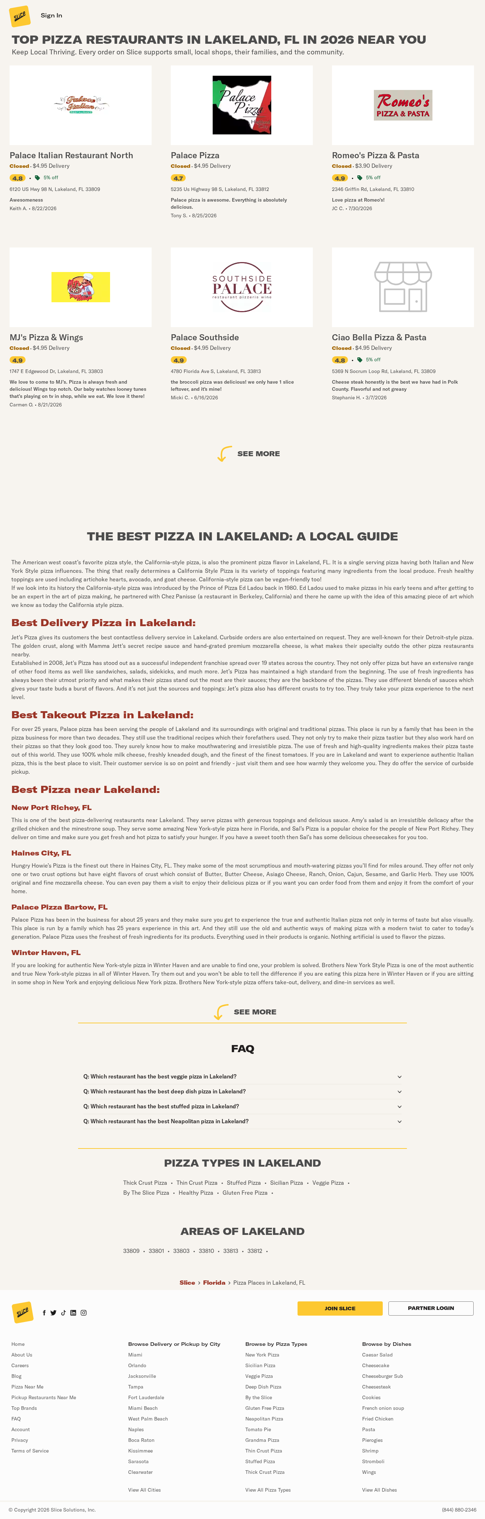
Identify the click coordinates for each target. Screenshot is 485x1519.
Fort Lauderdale (146, 1397)
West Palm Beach (148, 1419)
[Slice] (19, 16)
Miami (135, 1355)
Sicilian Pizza (260, 1365)
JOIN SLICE (340, 1308)
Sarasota (138, 1461)
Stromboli (373, 1461)
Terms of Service (30, 1451)
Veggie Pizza (259, 1376)
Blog (16, 1376)
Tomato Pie (258, 1429)
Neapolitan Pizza (264, 1419)
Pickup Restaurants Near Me (43, 1397)
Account (20, 1429)
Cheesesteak (376, 1387)
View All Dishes (379, 1490)
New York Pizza (262, 1355)
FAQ (16, 1419)
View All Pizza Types (268, 1490)
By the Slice (258, 1397)
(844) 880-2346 (459, 1510)
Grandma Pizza (262, 1440)
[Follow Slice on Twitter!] (53, 1313)
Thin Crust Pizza (263, 1451)
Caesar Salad (377, 1355)
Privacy (19, 1440)
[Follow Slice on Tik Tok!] (63, 1313)
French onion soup (383, 1408)
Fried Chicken (377, 1419)
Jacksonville (142, 1376)
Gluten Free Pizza (264, 1408)
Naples (136, 1429)
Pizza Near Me (27, 1387)
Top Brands (24, 1408)
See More (259, 453)
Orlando (137, 1365)
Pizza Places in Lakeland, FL (269, 1282)
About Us (21, 1355)
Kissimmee (140, 1451)
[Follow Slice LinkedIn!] (73, 1313)
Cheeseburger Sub (382, 1376)
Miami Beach (143, 1408)
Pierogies (372, 1440)
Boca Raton (141, 1440)
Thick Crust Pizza (265, 1472)
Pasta (368, 1429)
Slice (187, 1282)
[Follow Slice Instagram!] (84, 1313)
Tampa (135, 1387)
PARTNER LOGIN (431, 1308)
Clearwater (140, 1472)
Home (17, 1344)
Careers (20, 1365)
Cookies (371, 1397)
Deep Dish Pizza (263, 1387)
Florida (214, 1282)
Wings (369, 1472)
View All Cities (144, 1490)
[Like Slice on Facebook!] (44, 1313)
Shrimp (370, 1451)
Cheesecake (375, 1365)
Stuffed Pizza (260, 1461)
